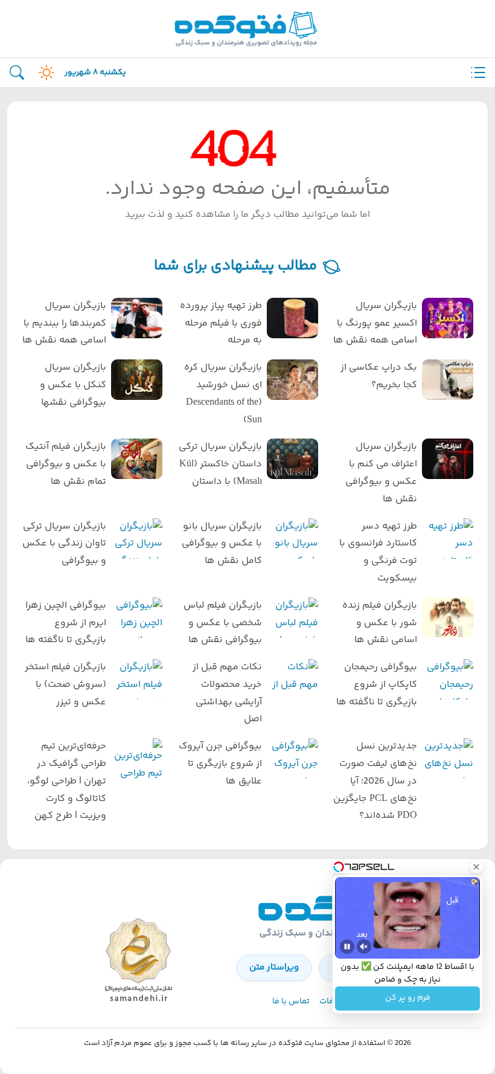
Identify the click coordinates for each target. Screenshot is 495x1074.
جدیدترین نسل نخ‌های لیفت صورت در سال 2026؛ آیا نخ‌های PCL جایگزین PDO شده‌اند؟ (375, 781)
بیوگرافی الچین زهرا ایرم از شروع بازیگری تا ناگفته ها (65, 623)
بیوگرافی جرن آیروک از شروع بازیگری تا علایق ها (220, 764)
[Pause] (347, 946)
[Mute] (364, 946)
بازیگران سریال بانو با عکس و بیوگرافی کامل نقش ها (221, 544)
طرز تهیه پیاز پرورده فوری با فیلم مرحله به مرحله (220, 323)
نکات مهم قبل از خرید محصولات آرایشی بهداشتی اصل (227, 693)
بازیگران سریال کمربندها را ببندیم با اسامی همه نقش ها (64, 323)
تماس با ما (291, 1001)
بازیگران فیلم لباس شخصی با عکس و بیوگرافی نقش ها (222, 623)
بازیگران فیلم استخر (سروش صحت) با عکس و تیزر (65, 685)
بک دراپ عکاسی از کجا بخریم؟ (378, 376)
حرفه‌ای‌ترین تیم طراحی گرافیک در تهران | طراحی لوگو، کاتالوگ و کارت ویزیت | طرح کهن (66, 781)
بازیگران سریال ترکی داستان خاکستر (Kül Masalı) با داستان (220, 464)
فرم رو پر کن (407, 998)
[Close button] (476, 867)
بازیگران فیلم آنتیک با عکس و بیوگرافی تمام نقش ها (65, 464)
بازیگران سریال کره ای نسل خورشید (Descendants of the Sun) (222, 393)
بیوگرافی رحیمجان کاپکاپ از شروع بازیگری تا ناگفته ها (376, 685)
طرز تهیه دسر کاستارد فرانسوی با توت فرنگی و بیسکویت (378, 552)
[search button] (17, 72)
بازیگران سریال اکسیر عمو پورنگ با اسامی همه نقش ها (375, 323)
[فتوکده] (247, 29)
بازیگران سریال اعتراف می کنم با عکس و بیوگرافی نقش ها (381, 472)
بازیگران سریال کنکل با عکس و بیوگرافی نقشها (73, 385)
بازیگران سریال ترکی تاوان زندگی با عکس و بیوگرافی (64, 544)
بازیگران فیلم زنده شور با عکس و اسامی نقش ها (379, 623)
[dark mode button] (44, 72)
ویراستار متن (274, 967)
